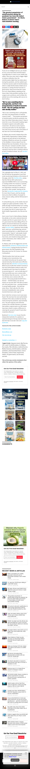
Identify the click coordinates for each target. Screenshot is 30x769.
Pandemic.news (6, 329)
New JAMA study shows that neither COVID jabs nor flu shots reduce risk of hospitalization (17, 708)
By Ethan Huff (15, 585)
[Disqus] (15, 465)
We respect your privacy (20, 745)
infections (15, 347)
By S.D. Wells (15, 603)
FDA (10, 347)
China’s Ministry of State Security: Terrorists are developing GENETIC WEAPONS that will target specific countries (16, 639)
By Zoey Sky (15, 618)
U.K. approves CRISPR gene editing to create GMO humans (17, 583)
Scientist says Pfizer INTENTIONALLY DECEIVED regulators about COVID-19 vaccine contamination (17, 692)
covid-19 (7, 345)
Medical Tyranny (6, 349)
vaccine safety (10, 227)
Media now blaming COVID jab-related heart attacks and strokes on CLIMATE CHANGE (17, 648)
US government (11, 354)
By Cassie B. (15, 671)
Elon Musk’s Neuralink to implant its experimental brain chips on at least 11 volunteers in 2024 (17, 662)
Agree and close (15, 760)
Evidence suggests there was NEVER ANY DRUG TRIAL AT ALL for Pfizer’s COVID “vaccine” (18, 716)
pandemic (5, 350)
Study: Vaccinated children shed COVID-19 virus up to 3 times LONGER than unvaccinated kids (17, 615)
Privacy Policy (12, 756)
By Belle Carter (16, 610)
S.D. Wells (11, 24)
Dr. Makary (22, 345)
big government (15, 343)
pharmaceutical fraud (14, 350)
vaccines (4, 356)
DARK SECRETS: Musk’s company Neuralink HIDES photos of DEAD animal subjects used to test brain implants (17, 723)
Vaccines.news (12, 315)
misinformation (16, 349)
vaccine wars (20, 354)
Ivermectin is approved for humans (17, 191)
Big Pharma (24, 343)
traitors (4, 354)
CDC (3, 345)
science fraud (12, 352)
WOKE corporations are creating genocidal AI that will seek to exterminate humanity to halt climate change (17, 576)
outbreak (24, 349)
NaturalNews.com (7, 332)
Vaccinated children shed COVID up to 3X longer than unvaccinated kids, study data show (18, 631)
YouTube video (18, 178)
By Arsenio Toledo (16, 665)
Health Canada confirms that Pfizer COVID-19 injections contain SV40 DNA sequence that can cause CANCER (17, 685)
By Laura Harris (16, 687)
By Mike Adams (16, 579)
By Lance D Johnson (16, 627)
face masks (5, 347)
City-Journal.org (6, 335)
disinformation (14, 345)
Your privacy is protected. (8, 381)
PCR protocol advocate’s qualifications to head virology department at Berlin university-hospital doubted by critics (18, 608)
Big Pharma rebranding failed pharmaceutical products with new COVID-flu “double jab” (16, 655)
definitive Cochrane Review (19, 264)
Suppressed (20, 352)
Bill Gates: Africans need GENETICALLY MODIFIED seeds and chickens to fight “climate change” (17, 590)
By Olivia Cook (16, 592)
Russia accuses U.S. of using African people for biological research (16, 669)
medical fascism (22, 347)
